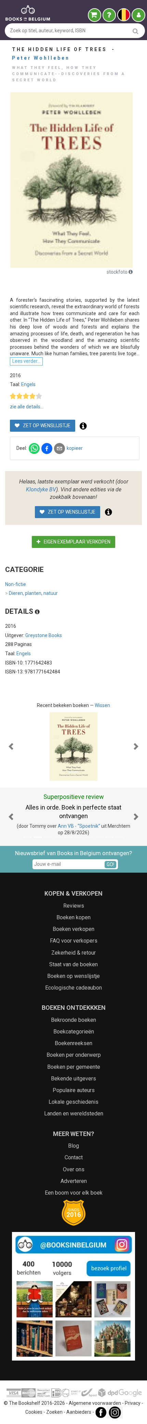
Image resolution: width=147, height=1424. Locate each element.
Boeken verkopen (73, 929)
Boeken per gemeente (73, 1067)
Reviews (73, 905)
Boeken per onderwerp (73, 1055)
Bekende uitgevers (73, 1078)
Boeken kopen (73, 917)
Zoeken (54, 1412)
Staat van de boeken (73, 964)
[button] (11, 746)
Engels (28, 384)
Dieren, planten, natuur (31, 593)
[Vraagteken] (109, 15)
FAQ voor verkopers (73, 940)
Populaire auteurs (74, 1090)
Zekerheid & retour (73, 952)
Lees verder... (26, 361)
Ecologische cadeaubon (73, 987)
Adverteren (74, 1181)
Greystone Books (43, 635)
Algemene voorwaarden (95, 1403)
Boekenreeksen (73, 1043)
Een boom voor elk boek (74, 1192)
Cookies (33, 1412)
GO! (110, 864)
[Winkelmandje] (94, 15)
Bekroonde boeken (73, 1020)
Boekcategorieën (73, 1031)
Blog (73, 1145)
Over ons (73, 1169)
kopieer (75, 448)
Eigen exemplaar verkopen (76, 542)
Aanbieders (78, 1412)
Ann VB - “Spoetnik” (79, 826)
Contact (74, 1157)
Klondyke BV (41, 489)
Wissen (102, 705)
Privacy (133, 1403)
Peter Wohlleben (41, 58)
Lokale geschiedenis (73, 1102)
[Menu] (138, 15)
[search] (135, 31)
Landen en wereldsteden (73, 1113)
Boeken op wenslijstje (73, 976)
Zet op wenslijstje (46, 425)
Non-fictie (15, 584)
